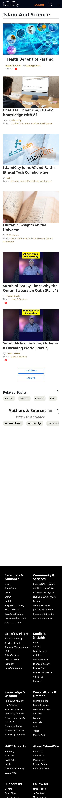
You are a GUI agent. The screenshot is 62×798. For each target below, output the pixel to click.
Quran (8, 592)
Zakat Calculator (13, 622)
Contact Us (38, 755)
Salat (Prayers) (12, 655)
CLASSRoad (10, 772)
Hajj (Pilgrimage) (13, 668)
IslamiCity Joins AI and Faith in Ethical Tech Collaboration (30, 169)
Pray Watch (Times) (14, 605)
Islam (7, 584)
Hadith (8, 601)
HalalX (8, 764)
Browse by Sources (14, 730)
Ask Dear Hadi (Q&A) (43, 588)
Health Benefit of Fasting (29, 59)
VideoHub (38, 676)
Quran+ (8, 596)
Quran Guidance (19, 238)
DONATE (39, 4)
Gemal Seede (13, 296)
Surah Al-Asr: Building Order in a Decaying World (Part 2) (30, 345)
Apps (35, 642)
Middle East (39, 735)
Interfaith (24, 181)
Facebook (41, 788)
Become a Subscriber (44, 613)
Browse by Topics (13, 725)
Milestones (38, 759)
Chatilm (15, 123)
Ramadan (9, 663)
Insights (37, 655)
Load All (30, 378)
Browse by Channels (15, 734)
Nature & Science (13, 709)
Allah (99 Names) (13, 638)
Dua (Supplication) (14, 613)
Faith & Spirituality (14, 700)
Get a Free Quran (41, 605)
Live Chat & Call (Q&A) (44, 596)
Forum (36, 601)
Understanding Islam (15, 618)
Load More (31, 370)
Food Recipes (40, 650)
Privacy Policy (40, 764)
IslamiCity (16, 120)
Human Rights (40, 700)
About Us (38, 751)
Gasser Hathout (13, 65)
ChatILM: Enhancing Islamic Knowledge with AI (28, 112)
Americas (37, 713)
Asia (35, 726)
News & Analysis (41, 709)
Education (25, 123)
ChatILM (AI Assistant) (44, 584)
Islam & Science (37, 238)
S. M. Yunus (13, 235)
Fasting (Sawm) (32, 65)
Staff (9, 177)
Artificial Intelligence (41, 123)
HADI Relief (10, 759)
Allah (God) (10, 588)
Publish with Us (41, 768)
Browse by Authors (14, 713)
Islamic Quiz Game (42, 672)
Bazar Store (10, 793)
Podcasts (37, 681)
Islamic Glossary (41, 663)
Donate (8, 788)
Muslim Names (40, 659)
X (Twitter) (39, 793)
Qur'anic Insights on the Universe (24, 227)
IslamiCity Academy (14, 768)
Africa (36, 730)
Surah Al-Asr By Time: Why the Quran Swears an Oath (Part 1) (30, 288)
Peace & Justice (41, 705)
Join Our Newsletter (43, 609)
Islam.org (9, 755)
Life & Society (12, 705)
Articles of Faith (12, 643)
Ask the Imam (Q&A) (43, 592)
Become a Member (42, 618)
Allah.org (9, 751)
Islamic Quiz (39, 668)
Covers (36, 646)
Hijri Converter (12, 609)
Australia (37, 722)
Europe (36, 718)
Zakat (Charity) (12, 659)
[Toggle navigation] (57, 4)
